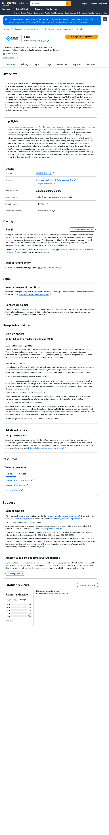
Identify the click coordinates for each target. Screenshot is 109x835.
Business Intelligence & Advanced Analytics (54, 180)
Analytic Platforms (44, 183)
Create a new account (99, 4)
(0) (17, 58)
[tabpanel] (50, 485)
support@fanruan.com (50, 528)
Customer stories (12, 490)
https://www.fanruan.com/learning (62, 516)
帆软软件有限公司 (38, 40)
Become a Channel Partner (23, 13)
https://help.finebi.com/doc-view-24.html (46, 448)
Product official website (15, 485)
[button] (7, 9)
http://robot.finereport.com (68, 518)
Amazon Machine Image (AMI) (48, 190)
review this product (57, 593)
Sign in (84, 4)
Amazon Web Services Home (92, 13)
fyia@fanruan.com (50, 268)
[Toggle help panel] (105, 19)
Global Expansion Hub (72, 13)
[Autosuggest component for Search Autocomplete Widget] (68, 3)
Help (105, 13)
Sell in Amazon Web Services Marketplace (48, 13)
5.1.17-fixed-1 (42, 204)
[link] (80, 29)
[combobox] (48, 3)
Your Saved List (52, 9)
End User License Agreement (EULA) (34, 294)
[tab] (10, 64)
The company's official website (18, 480)
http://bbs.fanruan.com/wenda (18, 518)
